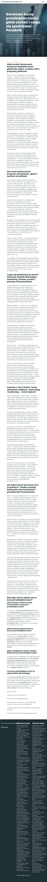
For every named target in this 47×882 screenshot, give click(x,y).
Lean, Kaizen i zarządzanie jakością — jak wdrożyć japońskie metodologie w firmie (38, 859)
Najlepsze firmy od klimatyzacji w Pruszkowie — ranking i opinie (23, 849)
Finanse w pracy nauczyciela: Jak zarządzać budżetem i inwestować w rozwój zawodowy (39, 829)
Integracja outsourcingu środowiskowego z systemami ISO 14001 (22, 779)
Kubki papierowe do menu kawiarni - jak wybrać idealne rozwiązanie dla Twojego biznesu (39, 765)
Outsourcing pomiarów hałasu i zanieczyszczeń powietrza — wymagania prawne (22, 753)
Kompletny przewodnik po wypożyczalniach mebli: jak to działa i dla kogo (39, 786)
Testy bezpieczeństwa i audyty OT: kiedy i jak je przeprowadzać (37, 735)
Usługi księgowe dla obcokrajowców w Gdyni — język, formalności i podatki (38, 795)
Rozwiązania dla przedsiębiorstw (11, 1)
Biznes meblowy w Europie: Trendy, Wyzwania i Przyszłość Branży (38, 818)
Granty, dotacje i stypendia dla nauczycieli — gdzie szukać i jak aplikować (38, 834)
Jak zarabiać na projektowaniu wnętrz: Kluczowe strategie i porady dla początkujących (38, 865)
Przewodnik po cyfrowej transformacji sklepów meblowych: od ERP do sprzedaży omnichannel (38, 823)
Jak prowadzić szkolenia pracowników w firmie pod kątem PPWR (23, 737)
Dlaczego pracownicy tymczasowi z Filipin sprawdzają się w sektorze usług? (38, 803)
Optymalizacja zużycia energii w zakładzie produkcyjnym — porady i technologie (22, 784)
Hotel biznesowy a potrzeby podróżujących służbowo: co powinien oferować (38, 731)
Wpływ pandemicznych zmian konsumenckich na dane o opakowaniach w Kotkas (22, 833)
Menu (42, 1)
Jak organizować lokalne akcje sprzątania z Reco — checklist (23, 727)
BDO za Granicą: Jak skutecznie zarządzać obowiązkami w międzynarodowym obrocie (38, 845)
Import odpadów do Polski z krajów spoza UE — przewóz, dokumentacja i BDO (39, 850)
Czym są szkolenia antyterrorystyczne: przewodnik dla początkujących (21, 742)
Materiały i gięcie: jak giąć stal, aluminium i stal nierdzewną (23, 865)
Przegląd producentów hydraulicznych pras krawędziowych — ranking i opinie (38, 745)
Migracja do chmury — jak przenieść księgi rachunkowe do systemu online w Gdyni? (39, 791)
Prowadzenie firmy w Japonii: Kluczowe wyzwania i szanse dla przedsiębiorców (39, 854)
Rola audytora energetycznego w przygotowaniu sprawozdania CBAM (21, 807)
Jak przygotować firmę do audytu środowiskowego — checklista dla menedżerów (23, 769)
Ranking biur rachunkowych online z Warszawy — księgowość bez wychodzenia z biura (39, 839)
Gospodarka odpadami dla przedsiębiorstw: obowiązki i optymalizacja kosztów (23, 853)
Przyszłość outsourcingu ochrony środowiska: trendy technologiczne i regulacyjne (23, 759)
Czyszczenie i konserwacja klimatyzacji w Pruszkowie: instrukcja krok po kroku (23, 844)
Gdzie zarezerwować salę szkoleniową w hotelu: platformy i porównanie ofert (39, 727)
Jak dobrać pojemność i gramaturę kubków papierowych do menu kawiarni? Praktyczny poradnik (37, 771)
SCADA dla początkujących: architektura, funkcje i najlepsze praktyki (38, 740)
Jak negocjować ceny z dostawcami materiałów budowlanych (38, 760)
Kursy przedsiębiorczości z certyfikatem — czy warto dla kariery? (39, 808)
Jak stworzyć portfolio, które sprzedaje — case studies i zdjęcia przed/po (39, 870)
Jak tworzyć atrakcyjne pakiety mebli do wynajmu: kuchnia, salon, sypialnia (38, 782)
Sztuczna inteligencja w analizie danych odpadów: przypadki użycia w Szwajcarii (23, 827)
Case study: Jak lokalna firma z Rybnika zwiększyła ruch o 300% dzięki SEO (39, 778)
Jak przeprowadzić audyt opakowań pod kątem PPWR (23, 733)
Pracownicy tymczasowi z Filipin (38, 798)
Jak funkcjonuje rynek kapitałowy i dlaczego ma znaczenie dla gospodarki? (23, 812)
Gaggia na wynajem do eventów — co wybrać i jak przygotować (23, 796)
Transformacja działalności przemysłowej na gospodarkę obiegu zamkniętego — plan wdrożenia (23, 858)
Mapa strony (4, 727)
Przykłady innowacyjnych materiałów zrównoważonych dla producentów (22, 764)
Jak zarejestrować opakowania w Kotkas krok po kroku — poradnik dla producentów (23, 839)
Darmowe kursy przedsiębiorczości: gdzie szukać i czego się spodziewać (38, 813)
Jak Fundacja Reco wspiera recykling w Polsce (23, 730)
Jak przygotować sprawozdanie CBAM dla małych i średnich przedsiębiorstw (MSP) (22, 801)
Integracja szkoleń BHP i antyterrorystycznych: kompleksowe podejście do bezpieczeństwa (23, 748)
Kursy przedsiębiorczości (14, 62)
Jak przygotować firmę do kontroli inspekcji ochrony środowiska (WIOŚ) (23, 789)
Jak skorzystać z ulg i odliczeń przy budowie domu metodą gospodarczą (39, 756)
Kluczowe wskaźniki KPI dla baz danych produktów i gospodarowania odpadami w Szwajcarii (23, 822)
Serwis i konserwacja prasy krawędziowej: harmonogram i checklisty (23, 869)
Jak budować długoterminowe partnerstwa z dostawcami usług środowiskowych (23, 774)
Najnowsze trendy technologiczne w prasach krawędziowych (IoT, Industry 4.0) (38, 751)
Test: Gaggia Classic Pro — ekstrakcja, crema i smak (23, 792)
